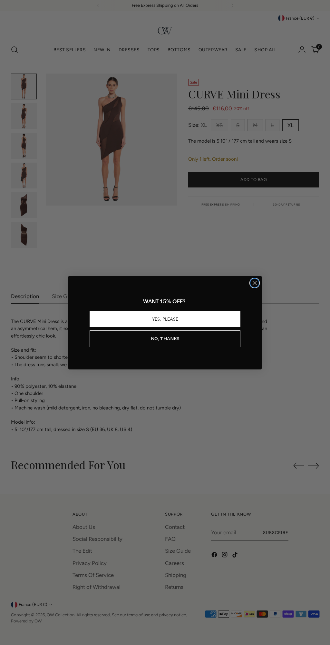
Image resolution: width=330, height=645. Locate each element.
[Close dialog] (254, 282)
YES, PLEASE (165, 319)
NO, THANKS (165, 338)
